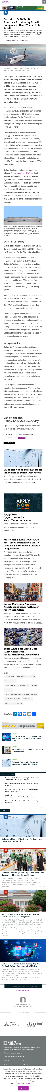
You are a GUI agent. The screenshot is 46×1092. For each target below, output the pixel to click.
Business (6, 1060)
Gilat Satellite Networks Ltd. (17, 685)
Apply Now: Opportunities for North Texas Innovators (17, 518)
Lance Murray (12, 40)
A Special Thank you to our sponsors (25, 986)
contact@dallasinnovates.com (13, 1053)
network (8, 690)
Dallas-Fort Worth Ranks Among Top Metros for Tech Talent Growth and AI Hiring (27, 738)
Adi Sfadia (21, 676)
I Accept (23, 1088)
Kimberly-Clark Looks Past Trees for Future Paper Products (22, 802)
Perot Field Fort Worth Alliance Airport (21, 694)
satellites (27, 699)
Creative (6, 1064)
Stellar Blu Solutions (13, 703)
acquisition (9, 676)
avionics (32, 676)
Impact (25, 1060)
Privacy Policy (30, 1083)
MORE (41, 807)
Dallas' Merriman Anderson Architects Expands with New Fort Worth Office (21, 607)
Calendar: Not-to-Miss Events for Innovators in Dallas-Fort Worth (21, 790)
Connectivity (10, 681)
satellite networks (12, 699)
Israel (34, 685)
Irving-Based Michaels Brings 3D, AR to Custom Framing (21, 784)
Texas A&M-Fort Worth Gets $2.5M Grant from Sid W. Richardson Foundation (21, 652)
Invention (26, 1064)
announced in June (25, 173)
